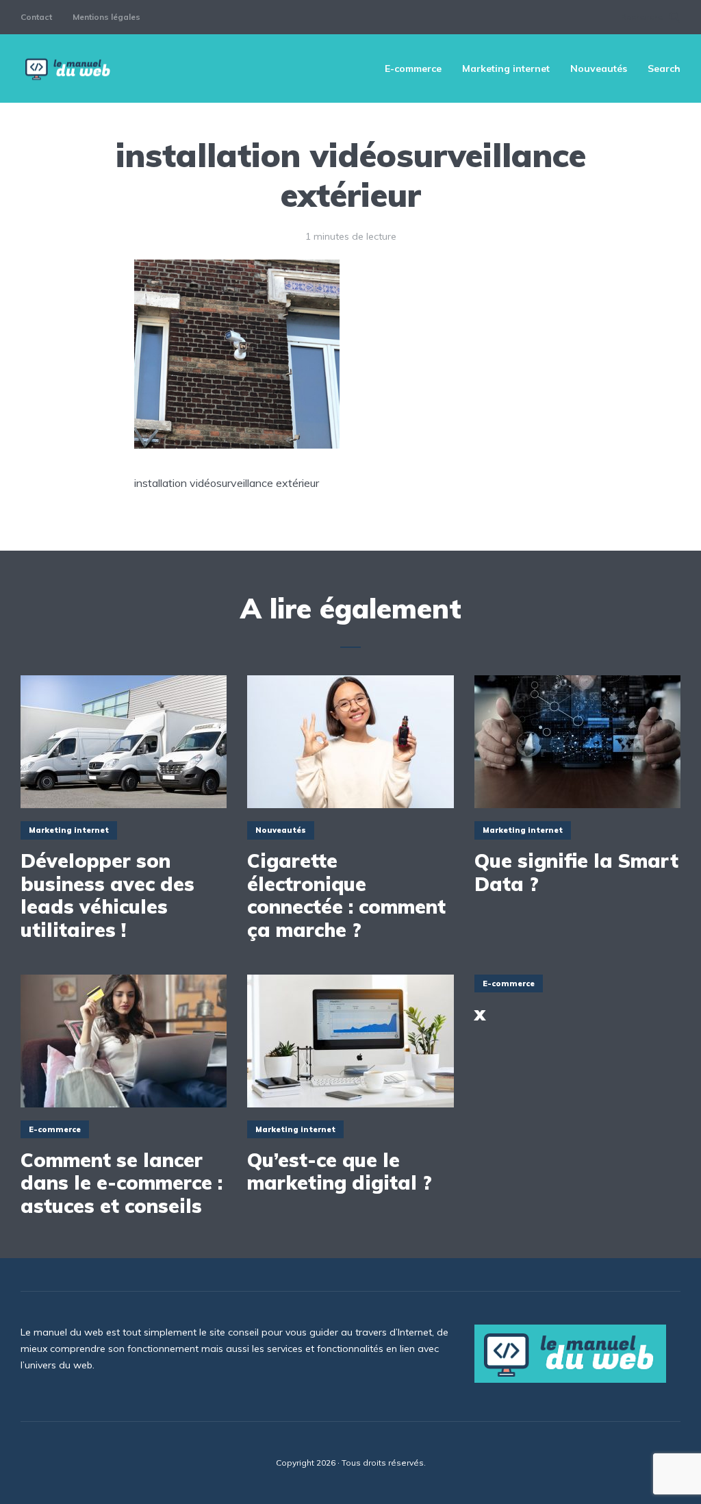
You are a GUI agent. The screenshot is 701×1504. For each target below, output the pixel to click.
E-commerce (413, 68)
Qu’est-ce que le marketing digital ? (339, 1171)
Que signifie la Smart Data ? (576, 872)
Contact (36, 17)
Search (664, 68)
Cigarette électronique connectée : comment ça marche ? (346, 895)
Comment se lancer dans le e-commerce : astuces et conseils (121, 1183)
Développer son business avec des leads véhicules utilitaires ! (107, 895)
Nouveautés (598, 68)
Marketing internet (506, 68)
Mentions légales (106, 17)
